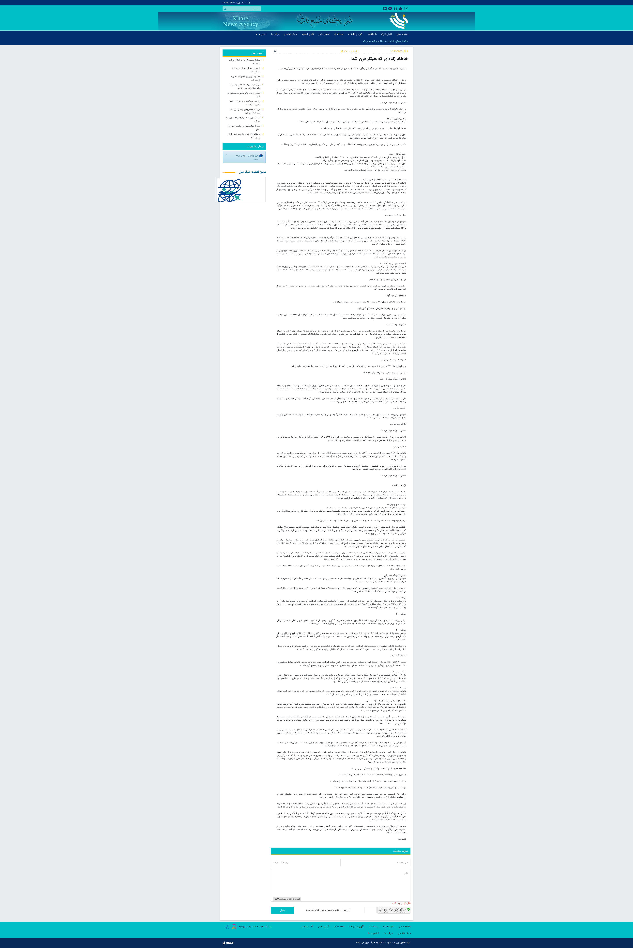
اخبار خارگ (388, 927)
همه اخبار (339, 927)
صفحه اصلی (405, 927)
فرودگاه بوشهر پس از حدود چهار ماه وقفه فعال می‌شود (245, 111)
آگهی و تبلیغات (356, 927)
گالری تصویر (307, 927)
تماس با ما (373, 933)
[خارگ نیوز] (396, 21)
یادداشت (373, 927)
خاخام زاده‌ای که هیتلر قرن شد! (379, 58)
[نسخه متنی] (275, 51)
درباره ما (388, 933)
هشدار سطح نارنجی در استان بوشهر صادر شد (385, 41)
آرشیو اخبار (323, 927)
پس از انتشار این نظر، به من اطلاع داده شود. (326, 910)
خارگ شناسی (404, 933)
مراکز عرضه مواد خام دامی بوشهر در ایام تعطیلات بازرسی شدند (245, 86)
